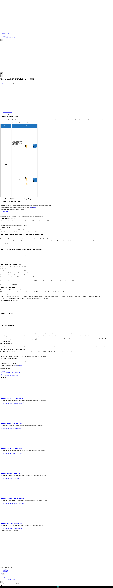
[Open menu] (1, 73)
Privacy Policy (5, 571)
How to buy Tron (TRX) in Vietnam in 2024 (11, 448)
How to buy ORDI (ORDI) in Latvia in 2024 (11, 523)
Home (4, 35)
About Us (4, 569)
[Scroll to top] (1, 574)
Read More (11, 403)
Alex (2, 83)
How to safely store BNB (7, 111)
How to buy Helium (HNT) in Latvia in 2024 (11, 423)
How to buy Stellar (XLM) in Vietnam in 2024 (11, 398)
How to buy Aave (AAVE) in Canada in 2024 (9, 375)
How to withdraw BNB (7, 112)
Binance (34, 207)
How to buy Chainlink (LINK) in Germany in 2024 (10, 372)
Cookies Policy (5, 570)
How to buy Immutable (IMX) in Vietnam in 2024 (12, 498)
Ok (57, 586)
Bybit (30, 207)
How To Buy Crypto (4, 81)
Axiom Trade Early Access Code (9, 37)
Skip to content (3, 0)
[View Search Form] (1, 40)
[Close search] (1, 582)
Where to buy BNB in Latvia (8, 108)
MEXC (35, 361)
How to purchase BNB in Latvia (9, 109)
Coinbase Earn (5, 36)
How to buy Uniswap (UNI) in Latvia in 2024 (11, 473)
